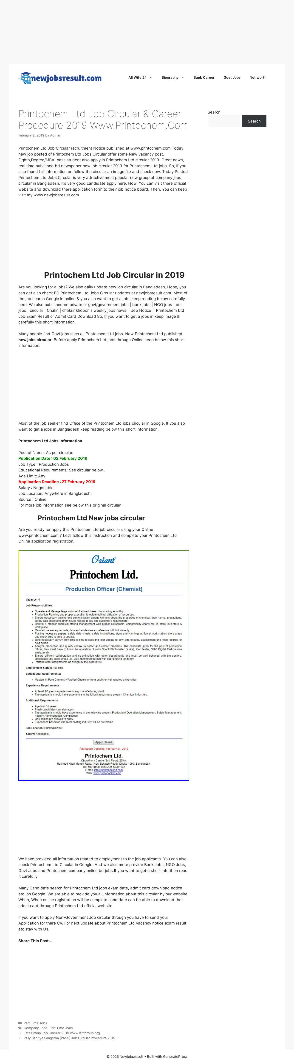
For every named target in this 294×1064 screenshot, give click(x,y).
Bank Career (204, 77)
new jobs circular (34, 339)
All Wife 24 (137, 77)
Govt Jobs (232, 77)
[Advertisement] (138, 32)
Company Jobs (36, 1028)
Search (214, 112)
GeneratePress (175, 1056)
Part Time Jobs (35, 1023)
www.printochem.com (150, 148)
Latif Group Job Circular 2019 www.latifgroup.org (62, 1033)
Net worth (258, 77)
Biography (170, 77)
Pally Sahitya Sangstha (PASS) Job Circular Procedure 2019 (69, 1038)
